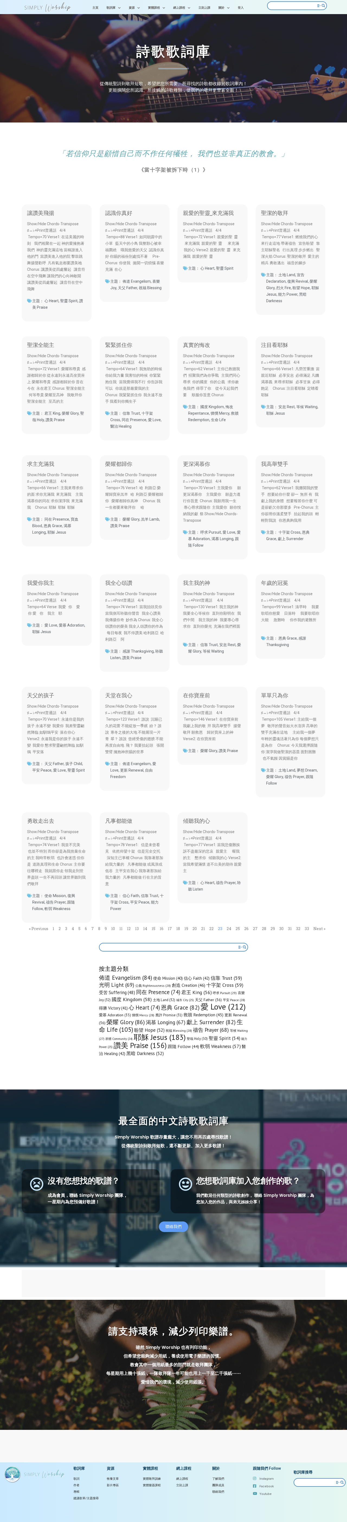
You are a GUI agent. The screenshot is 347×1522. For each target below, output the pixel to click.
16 (161, 928)
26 (246, 928)
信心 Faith (131, 896)
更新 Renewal (131, 770)
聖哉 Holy (197, 1038)
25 (238, 928)
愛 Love (154, 420)
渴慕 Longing (222, 539)
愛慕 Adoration (71, 625)
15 (153, 928)
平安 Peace (42, 770)
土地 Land (286, 275)
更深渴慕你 (196, 463)
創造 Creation (188, 985)
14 (145, 928)
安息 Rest (286, 407)
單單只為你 (274, 695)
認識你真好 (118, 212)
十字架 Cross (289, 532)
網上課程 (179, 7)
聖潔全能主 (40, 344)
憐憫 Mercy (220, 413)
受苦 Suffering (117, 992)
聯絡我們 (218, 1492)
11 (121, 928)
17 (170, 928)
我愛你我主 (40, 582)
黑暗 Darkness (145, 1053)
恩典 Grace (53, 526)
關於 (221, 7)
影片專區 (113, 1485)
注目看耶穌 (274, 344)
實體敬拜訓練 (152, 1479)
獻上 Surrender (291, 539)
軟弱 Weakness (57, 909)
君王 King (52, 413)
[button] (173, 1226)
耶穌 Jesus (275, 413)
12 (129, 928)
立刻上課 (204, 7)
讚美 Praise (55, 420)
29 (273, 928)
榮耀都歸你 (118, 463)
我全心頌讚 (118, 582)
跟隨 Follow (183, 1046)
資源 (132, 7)
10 (113, 928)
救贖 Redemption (203, 1014)
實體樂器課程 (152, 1485)
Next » (319, 928)
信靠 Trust (131, 413)
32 (298, 928)
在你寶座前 (196, 695)
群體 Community (119, 1039)
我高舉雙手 (274, 463)
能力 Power (287, 294)
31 (290, 928)
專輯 (76, 1492)
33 (307, 928)
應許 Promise (168, 1015)
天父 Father (127, 288)
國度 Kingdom (212, 407)
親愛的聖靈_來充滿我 (208, 212)
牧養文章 (113, 1479)
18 (178, 928)
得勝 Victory (113, 1008)
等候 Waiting (306, 407)
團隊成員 (218, 1485)
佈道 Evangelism (137, 281)
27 (255, 928)
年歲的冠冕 (274, 582)
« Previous (38, 928)
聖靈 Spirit (69, 301)
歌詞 (76, 1479)
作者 (76, 1485)
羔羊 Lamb (150, 519)
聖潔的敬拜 (274, 212)
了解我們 (218, 1479)
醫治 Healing (120, 426)
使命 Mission (55, 896)
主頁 (95, 7)
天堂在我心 (118, 695)
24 (229, 928)
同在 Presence (134, 420)
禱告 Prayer (294, 777)
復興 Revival (297, 281)
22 (211, 928)
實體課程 (154, 7)
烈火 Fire (283, 288)
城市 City (185, 1000)
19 (186, 928)
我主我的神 (196, 582)
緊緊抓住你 (118, 344)
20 (194, 928)
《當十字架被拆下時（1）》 (173, 170)
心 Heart (51, 301)
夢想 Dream (307, 770)
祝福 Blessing (150, 288)
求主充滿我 (40, 463)
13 (137, 928)
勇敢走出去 (40, 820)
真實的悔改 (196, 344)
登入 (241, 7)
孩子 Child (73, 764)
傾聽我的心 (196, 820)
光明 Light (116, 984)
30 (281, 928)
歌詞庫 (111, 7)
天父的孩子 (40, 695)
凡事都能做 (118, 820)
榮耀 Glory (70, 413)
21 (203, 928)
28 (264, 928)
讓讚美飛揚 (40, 212)
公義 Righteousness (153, 986)
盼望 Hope (301, 288)
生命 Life (218, 420)
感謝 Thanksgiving (138, 651)
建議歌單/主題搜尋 (86, 1498)
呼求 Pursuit (210, 532)
